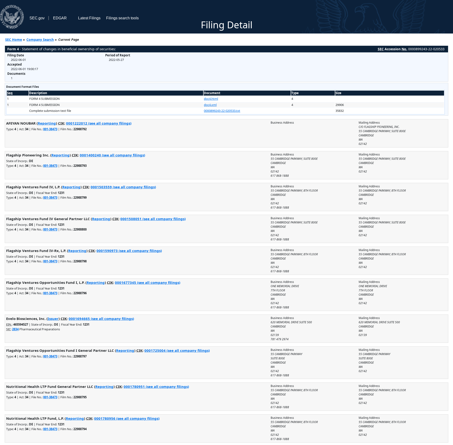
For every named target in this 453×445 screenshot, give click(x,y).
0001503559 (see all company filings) (123, 187)
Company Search (40, 39)
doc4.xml (210, 105)
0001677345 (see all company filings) (147, 282)
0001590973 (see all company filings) (129, 250)
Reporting (47, 123)
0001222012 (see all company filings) (98, 123)
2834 (15, 329)
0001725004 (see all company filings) (177, 350)
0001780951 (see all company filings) (156, 386)
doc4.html (211, 99)
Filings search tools (122, 18)
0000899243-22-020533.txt (222, 111)
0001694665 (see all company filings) (101, 318)
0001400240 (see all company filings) (112, 155)
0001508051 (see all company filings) (153, 218)
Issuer (53, 318)
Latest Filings (89, 18)
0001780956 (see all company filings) (126, 418)
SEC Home (13, 39)
